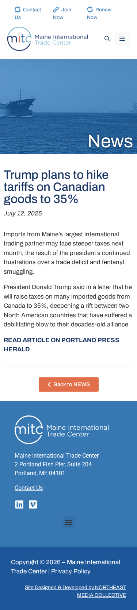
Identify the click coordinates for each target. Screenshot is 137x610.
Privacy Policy (71, 571)
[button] (68, 522)
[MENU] (122, 39)
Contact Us (29, 487)
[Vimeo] (32, 504)
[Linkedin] (19, 504)
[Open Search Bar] (107, 39)
